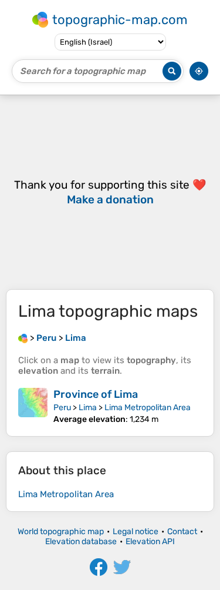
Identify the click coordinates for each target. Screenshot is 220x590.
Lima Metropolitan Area (147, 408)
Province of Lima (95, 394)
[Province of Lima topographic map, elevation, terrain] (33, 406)
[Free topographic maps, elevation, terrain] (23, 338)
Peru (62, 408)
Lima (88, 408)
